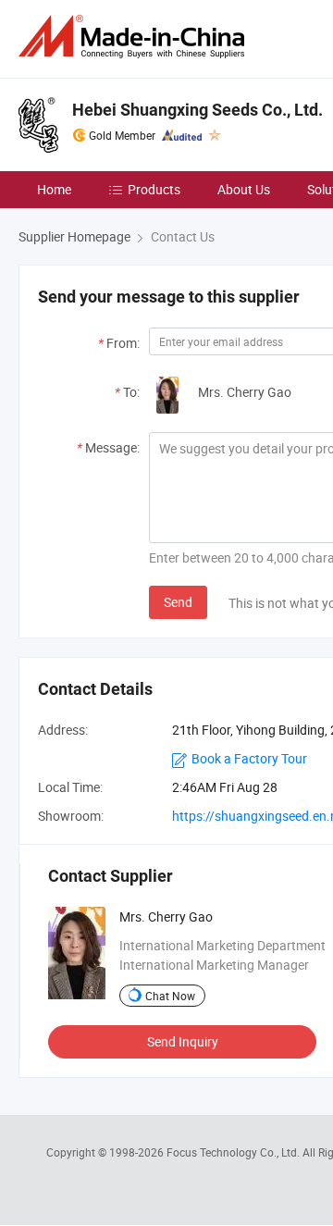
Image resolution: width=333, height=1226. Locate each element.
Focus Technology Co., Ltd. (234, 1152)
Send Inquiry (182, 1041)
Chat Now (170, 995)
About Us (243, 189)
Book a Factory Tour (249, 758)
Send (178, 602)
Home (54, 189)
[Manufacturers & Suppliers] (135, 36)
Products (154, 189)
